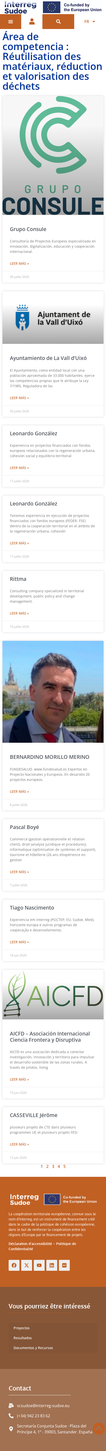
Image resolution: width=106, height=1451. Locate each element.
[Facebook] (14, 1265)
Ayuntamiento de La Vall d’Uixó (48, 358)
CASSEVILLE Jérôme (33, 1115)
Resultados (23, 1337)
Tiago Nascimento (32, 907)
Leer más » (19, 263)
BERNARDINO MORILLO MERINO (49, 756)
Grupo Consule (28, 229)
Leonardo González (33, 433)
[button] (58, 22)
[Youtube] (39, 1265)
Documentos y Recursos (33, 1347)
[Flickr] (64, 1265)
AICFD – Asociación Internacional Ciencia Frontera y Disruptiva (50, 1036)
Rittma (18, 578)
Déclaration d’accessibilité (30, 1244)
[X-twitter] (26, 1265)
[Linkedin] (51, 1265)
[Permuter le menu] (10, 21)
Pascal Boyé (24, 827)
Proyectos (22, 1328)
